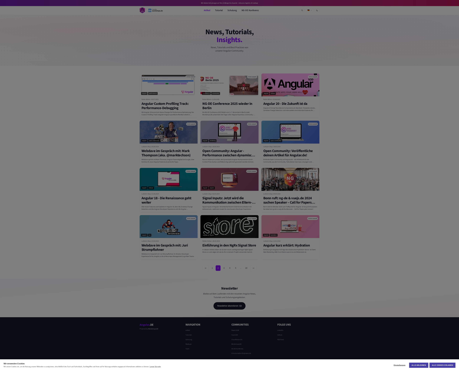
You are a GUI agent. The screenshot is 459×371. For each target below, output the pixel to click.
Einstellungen (399, 365)
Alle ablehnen (419, 365)
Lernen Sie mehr (155, 367)
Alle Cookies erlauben (442, 365)
